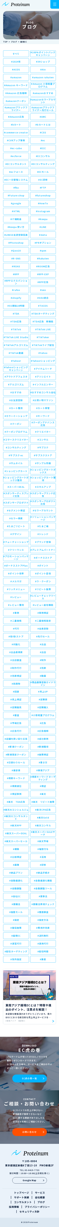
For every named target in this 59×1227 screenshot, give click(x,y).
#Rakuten (43, 258)
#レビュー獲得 (16, 604)
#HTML (16, 211)
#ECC (43, 148)
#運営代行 (16, 943)
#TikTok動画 (16, 353)
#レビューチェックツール (43, 597)
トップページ (21, 1192)
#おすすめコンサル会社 (43, 392)
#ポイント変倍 (43, 573)
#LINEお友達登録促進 (16, 234)
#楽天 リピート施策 (42, 801)
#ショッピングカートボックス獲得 (16, 479)
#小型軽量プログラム (42, 715)
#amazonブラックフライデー (16, 109)
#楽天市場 (43, 841)
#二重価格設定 (43, 620)
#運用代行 (43, 943)
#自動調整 (16, 888)
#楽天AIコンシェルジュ (16, 809)
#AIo (43, 69)
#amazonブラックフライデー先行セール (42, 109)
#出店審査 (16, 660)
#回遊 (16, 691)
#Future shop (16, 195)
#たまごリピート (16, 526)
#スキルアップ (43, 486)
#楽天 (43, 793)
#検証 (43, 786)
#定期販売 (16, 707)
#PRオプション (43, 242)
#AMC (43, 116)
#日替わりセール (16, 762)
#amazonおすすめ (43, 93)
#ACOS (16, 69)
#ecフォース (16, 171)
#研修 (43, 864)
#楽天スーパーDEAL (16, 833)
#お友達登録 (16, 400)
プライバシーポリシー (37, 1206)
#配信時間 (43, 951)
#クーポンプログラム (16, 431)
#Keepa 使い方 (16, 227)
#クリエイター (43, 431)
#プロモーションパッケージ (16, 558)
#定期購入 (43, 707)
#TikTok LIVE (43, 329)
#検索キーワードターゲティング (43, 778)
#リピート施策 (43, 589)
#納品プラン (16, 872)
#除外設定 (16, 959)
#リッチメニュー (16, 589)
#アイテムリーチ (43, 368)
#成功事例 (43, 738)
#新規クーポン (16, 746)
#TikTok (16, 329)
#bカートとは (43, 124)
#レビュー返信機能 (43, 604)
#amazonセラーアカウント (43, 101)
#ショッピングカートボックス (43, 471)
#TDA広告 (16, 321)
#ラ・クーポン (43, 581)
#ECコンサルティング (43, 164)
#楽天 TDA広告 (16, 801)
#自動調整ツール (43, 888)
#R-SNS (16, 258)
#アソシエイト (43, 376)
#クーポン (16, 423)
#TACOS (43, 305)
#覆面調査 (43, 912)
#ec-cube (16, 148)
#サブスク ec (16, 455)
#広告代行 (16, 730)
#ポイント (43, 565)
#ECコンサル (43, 156)
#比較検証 (16, 856)
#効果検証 (16, 675)
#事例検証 (43, 612)
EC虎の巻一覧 (29, 1078)
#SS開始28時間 (16, 305)
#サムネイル (16, 463)
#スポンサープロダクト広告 (43, 502)
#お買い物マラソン (43, 400)
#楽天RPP (16, 825)
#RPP (16, 274)
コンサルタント (23, 1202)
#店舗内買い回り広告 (16, 738)
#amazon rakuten (43, 77)
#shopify (16, 297)
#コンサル (43, 439)
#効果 (43, 667)
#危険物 (16, 683)
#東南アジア (43, 770)
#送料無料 (43, 935)
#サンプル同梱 (43, 463)
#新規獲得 (43, 746)
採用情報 (14, 1206)
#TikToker (43, 337)
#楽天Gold (43, 817)
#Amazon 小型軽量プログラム (43, 85)
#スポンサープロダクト (16, 502)
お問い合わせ (29, 1131)
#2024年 (16, 61)
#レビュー (16, 597)
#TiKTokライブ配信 (43, 345)
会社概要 (40, 1197)
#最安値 (16, 770)
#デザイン (16, 534)
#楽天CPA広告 (43, 809)
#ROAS (16, 266)
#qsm (43, 250)
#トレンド (43, 534)
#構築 (16, 849)
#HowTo (43, 203)
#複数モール (16, 912)
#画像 (16, 864)
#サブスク (43, 447)
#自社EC (16, 896)
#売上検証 (16, 699)
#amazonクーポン (16, 101)
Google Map (29, 1180)
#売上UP (43, 691)
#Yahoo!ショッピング (43, 360)
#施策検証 (43, 754)
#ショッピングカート (16, 471)
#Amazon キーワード (16, 85)
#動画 (43, 675)
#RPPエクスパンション (16, 282)
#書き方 (43, 762)
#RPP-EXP (43, 274)
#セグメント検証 (16, 510)
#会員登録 (43, 628)
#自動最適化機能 (43, 880)
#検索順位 (16, 786)
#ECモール (43, 171)
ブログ (41, 1202)
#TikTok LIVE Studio (16, 337)
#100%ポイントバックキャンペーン (43, 54)
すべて (16, 53)
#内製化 (16, 644)
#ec (43, 140)
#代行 (16, 628)
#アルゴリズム (16, 384)
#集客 (43, 959)
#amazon (16, 77)
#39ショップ (43, 61)
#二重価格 (16, 620)
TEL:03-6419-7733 (29, 1170)
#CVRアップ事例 (16, 140)
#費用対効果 (43, 927)
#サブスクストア (43, 455)
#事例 (16, 612)
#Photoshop (16, 242)
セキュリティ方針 (30, 1211)
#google (16, 203)
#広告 (43, 723)
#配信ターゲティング (16, 951)
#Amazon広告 (16, 116)
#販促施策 (16, 927)
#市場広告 (16, 723)
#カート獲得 (16, 408)
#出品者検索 (16, 652)
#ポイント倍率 (16, 573)
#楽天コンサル (43, 825)
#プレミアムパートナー (43, 549)
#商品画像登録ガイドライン (43, 683)
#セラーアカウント (43, 510)
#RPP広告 (43, 282)
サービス (40, 1192)
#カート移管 (43, 408)
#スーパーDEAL (16, 486)
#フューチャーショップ (16, 541)
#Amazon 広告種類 (16, 93)
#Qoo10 (16, 250)
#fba (16, 187)
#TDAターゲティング (42, 313)
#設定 (16, 919)
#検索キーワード (16, 778)
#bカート (16, 124)
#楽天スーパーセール (16, 841)
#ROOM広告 (43, 266)
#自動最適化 (16, 880)
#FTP (43, 187)
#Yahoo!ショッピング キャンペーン (16, 369)
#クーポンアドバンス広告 (43, 424)
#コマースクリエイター (15, 439)
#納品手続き (43, 872)
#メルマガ (16, 581)
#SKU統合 (43, 297)
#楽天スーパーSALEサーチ (43, 833)
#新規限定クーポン (16, 754)
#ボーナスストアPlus (16, 565)
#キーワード (43, 416)
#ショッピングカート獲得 (43, 479)
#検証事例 (16, 793)
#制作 (43, 660)
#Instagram (43, 211)
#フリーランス (16, 549)
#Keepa (43, 219)
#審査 (16, 715)
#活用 (43, 856)
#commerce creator (16, 132)
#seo (43, 290)
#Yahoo (43, 353)
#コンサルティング (16, 447)
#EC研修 (43, 179)
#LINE (42, 227)
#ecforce (16, 156)
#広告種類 (43, 730)
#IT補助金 (16, 219)
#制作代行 (16, 667)
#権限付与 (43, 849)
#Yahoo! (16, 360)
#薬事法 (43, 896)
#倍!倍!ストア (16, 636)
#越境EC (16, 935)
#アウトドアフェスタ (16, 376)
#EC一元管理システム (16, 179)
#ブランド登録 (43, 541)
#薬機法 (16, 904)
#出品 (43, 644)
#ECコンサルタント (16, 164)
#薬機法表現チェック (42, 904)
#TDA (16, 313)
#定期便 (43, 699)
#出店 (43, 652)
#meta (43, 234)
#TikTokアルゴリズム (16, 345)
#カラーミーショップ (16, 416)
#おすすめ (16, 392)
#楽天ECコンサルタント (16, 817)
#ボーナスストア (43, 557)
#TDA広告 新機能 (43, 321)
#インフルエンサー (43, 384)
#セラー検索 (16, 518)
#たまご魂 (43, 526)
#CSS (43, 132)
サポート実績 (21, 1197)
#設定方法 (43, 919)
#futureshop (43, 195)
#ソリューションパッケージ (43, 518)
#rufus (16, 290)
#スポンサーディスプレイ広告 (16, 495)
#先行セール (43, 636)
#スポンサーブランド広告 (43, 495)
